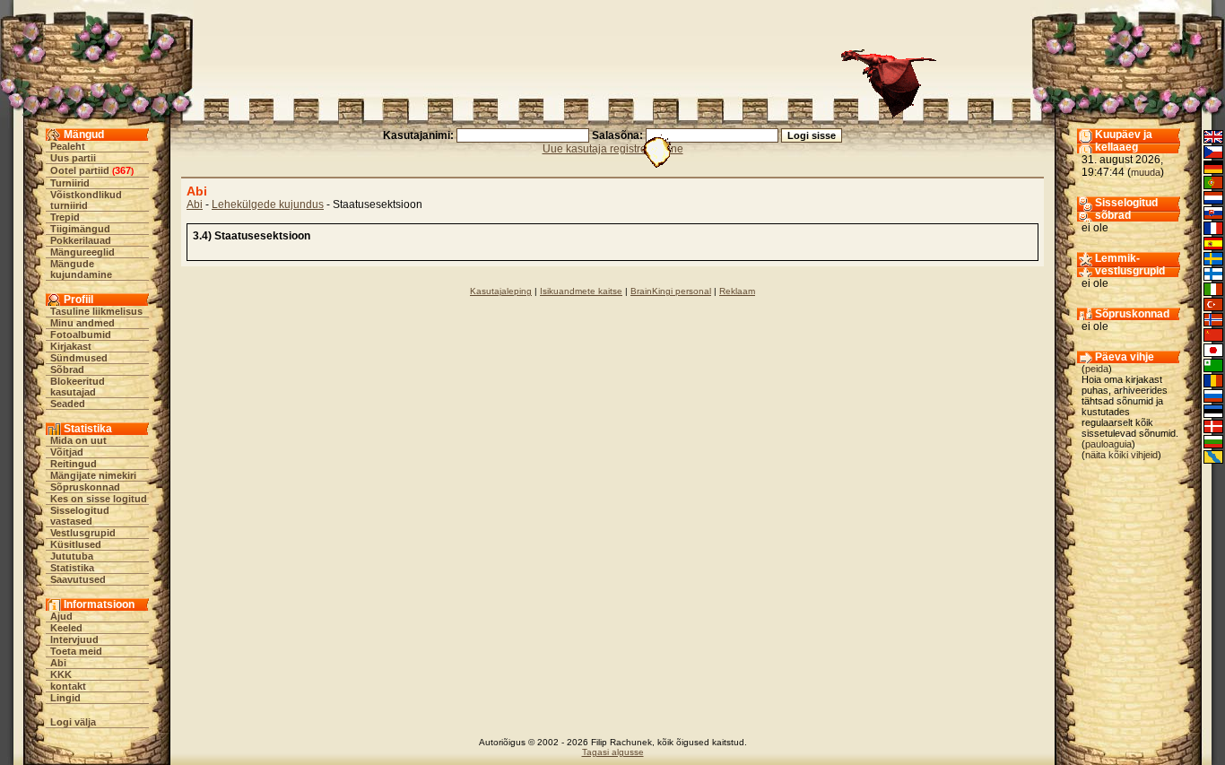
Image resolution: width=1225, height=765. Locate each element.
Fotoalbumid (80, 334)
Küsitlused (75, 544)
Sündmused (79, 357)
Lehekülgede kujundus (268, 204)
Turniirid (70, 183)
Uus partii (73, 157)
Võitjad (66, 452)
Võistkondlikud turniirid (86, 200)
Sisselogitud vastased (79, 515)
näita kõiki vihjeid (1121, 454)
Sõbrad (67, 369)
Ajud (61, 616)
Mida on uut (78, 440)
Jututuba (71, 556)
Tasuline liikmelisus (96, 311)
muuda (1145, 172)
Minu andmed (82, 322)
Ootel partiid (79, 170)
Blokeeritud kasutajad (77, 386)
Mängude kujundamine (81, 269)
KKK (61, 674)
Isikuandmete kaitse (581, 291)
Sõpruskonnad (85, 487)
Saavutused (78, 579)
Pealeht (67, 146)
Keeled (66, 627)
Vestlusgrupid (83, 532)
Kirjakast (70, 346)
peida (1096, 368)
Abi (58, 662)
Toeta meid (76, 651)
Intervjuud (74, 639)
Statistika (72, 567)
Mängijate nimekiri (93, 475)
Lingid (65, 697)
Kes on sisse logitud (98, 498)
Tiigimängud (80, 228)
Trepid (65, 217)
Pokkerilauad (80, 240)
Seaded (67, 403)
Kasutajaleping (501, 291)
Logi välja (73, 722)
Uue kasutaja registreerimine (613, 149)
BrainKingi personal (670, 291)
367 (123, 170)
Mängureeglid (82, 252)
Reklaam (737, 291)
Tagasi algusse (613, 752)
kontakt (68, 686)
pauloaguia (1108, 444)
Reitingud (73, 463)
